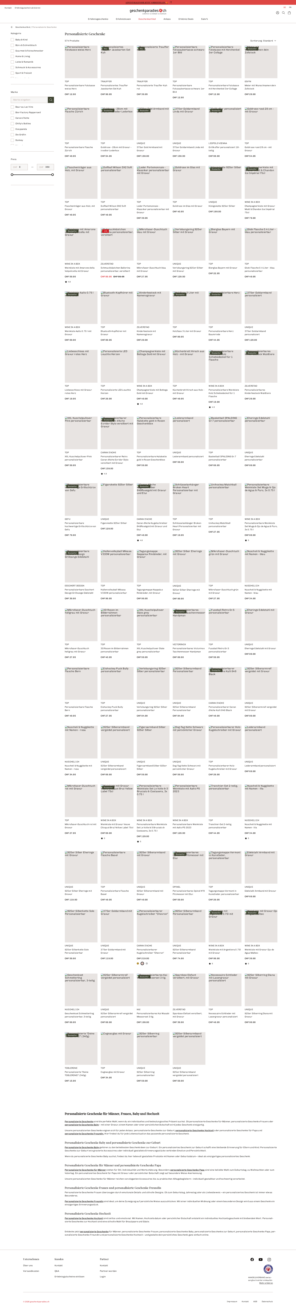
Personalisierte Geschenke (79, 1121)
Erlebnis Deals (186, 19)
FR (290, 7)
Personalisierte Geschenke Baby (82, 1147)
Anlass (167, 19)
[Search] (283, 12)
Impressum (232, 1301)
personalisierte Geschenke (94, 1231)
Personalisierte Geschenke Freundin (84, 1201)
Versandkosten (31, 1271)
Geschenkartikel (147, 19)
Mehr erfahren (266, 1283)
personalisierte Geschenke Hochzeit (194, 1130)
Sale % (204, 19)
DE (285, 7)
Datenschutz (267, 1301)
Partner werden (108, 1271)
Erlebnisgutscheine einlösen (69, 1276)
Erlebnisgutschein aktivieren (28, 8)
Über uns (28, 1265)
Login (103, 1276)
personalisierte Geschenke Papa (187, 1170)
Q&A (57, 1271)
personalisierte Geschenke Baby (82, 1124)
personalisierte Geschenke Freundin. (84, 1133)
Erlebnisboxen (123, 19)
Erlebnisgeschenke (98, 19)
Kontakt (8, 8)
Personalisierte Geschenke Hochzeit (84, 1218)
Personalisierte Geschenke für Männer (85, 1170)
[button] (51, 100)
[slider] (12, 174)
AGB (255, 1301)
